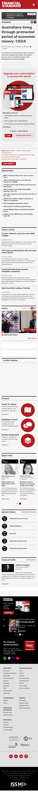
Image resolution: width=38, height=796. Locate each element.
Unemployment (6, 152)
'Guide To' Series (9, 404)
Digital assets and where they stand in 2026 (8, 483)
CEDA (18, 150)
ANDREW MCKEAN (8, 46)
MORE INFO (5, 414)
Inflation (12, 150)
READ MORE (5, 499)
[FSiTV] (33, 308)
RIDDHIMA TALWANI (7, 256)
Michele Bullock (15, 157)
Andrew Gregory (23, 565)
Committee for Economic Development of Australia (18, 155)
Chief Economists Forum (18, 541)
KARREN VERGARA (7, 239)
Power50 (13, 533)
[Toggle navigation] (33, 4)
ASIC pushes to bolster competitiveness (17, 206)
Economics (6, 22)
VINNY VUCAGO (6, 292)
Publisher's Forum (10, 420)
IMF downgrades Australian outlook (16, 203)
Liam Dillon (5, 157)
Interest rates (25, 150)
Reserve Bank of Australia (10, 159)
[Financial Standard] (12, 4)
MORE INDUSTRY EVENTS (29, 512)
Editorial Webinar (16, 526)
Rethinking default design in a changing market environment (27, 483)
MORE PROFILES (31, 559)
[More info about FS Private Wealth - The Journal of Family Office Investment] (30, 626)
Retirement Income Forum (19, 518)
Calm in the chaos (10, 335)
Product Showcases (10, 435)
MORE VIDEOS (32, 338)
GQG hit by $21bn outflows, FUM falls (16, 288)
